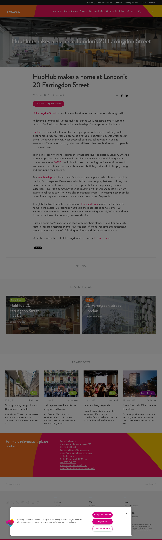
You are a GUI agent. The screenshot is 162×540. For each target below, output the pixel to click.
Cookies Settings (102, 528)
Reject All (102, 521)
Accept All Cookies (102, 515)
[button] (10, 523)
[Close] (126, 513)
